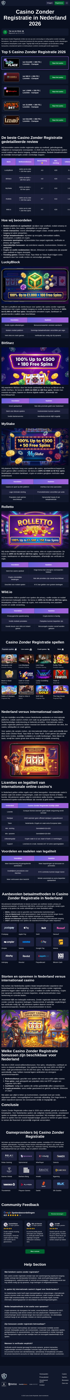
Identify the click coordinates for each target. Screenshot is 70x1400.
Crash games (42, 649)
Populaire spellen (8, 649)
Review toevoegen (57, 1214)
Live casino (25, 649)
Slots (59, 649)
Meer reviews (35, 1251)
